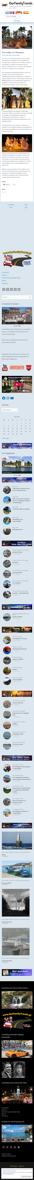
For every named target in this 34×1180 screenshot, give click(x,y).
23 (21, 431)
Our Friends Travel (18, 764)
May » (8, 438)
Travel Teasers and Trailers (20, 550)
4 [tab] (19, 475)
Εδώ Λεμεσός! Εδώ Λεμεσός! (20, 649)
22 (17, 431)
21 (12, 431)
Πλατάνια (15, 669)
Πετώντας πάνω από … (18, 702)
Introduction (5, 272)
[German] (19, 12)
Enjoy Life (5, 55)
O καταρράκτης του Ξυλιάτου (20, 638)
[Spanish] (27, 12)
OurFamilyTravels (20, 3)
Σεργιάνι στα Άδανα (17, 616)
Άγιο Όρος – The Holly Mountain (21, 593)
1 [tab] (14, 475)
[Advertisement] (17, 230)
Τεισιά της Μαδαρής (17, 679)
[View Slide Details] (17, 465)
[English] (11, 12)
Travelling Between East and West (21, 614)
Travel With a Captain (19, 700)
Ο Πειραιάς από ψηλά (18, 734)
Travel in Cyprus (17, 636)
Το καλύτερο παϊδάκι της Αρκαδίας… (22, 509)
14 (12, 428)
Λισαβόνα (15, 723)
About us (4, 275)
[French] (15, 12)
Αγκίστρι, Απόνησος (17, 552)
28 (12, 434)
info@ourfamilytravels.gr (9, 1156)
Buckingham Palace (17, 529)
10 (25, 426)
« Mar (3, 438)
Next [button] (30, 315)
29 (17, 434)
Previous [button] (4, 315)
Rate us (4, 280)
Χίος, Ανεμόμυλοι (17, 582)
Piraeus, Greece (6, 1154)
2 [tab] (16, 475)
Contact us (5, 283)
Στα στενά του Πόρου (18, 744)
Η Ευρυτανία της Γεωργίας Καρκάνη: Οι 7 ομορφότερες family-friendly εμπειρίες (22, 789)
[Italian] (23, 12)
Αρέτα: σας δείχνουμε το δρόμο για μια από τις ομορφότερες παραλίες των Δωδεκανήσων (21, 500)
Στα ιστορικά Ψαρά (17, 572)
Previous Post (11, 205)
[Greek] (7, 12)
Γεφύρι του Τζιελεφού (18, 659)
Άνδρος (4, 854)
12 (4, 428)
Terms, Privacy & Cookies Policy (11, 278)
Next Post (26, 205)
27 (8, 434)
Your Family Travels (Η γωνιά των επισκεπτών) (15, 852)
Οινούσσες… (16, 562)
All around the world (7, 922)
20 (8, 431)
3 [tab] (17, 475)
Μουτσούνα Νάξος (6, 883)
